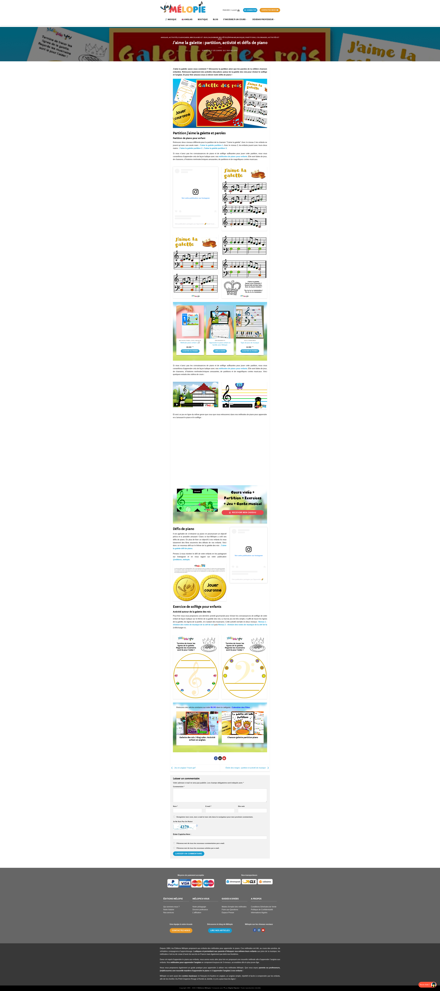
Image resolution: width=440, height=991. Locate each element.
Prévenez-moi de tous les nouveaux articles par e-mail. (198, 848)
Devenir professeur (200, 910)
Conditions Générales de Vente (263, 907)
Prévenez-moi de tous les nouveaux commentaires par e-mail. (201, 843)
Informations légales (259, 913)
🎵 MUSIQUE (170, 19)
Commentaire (178, 786)
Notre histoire (168, 910)
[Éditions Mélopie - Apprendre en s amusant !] (183, 7)
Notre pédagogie (199, 907)
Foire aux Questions (230, 910)
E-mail (208, 806)
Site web (241, 806)
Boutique (203, 19)
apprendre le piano (201, 971)
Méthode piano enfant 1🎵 (190, 343)
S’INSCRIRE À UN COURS (234, 19)
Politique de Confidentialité (262, 910)
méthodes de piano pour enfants (233, 156)
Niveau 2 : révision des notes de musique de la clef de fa (242, 625)
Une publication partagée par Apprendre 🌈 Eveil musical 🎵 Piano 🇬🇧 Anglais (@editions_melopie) (211, 224)
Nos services (168, 913)
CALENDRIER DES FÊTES (217, 37)
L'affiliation (196, 913)
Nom (175, 806)
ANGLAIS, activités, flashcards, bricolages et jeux (184, 37)
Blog (215, 19)
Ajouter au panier (190, 351)
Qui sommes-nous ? (171, 907)
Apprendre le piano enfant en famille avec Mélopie (220, 344)
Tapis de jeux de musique (250, 343)
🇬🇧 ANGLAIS (187, 19)
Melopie (234, 50)
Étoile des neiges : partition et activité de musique (246, 768)
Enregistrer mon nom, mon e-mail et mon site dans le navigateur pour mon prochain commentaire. (215, 817)
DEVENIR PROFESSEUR (262, 19)
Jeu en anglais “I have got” (185, 768)
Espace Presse (228, 913)
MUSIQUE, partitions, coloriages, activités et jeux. (248, 38)
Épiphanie (232, 37)
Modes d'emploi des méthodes (234, 907)
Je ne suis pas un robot (182, 821)
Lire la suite (220, 351)
